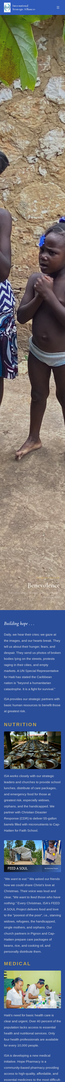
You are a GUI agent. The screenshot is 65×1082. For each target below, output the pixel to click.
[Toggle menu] (58, 7)
